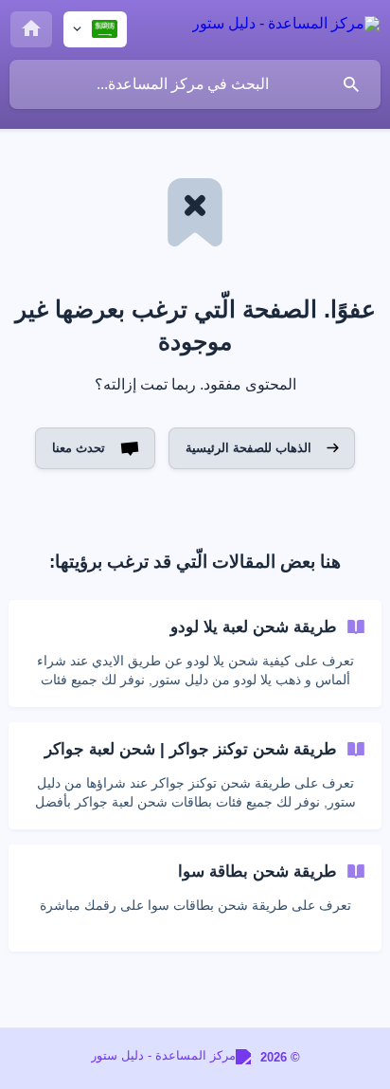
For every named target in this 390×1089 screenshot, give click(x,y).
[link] (195, 653)
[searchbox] (195, 84)
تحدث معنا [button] (78, 448)
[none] (286, 27)
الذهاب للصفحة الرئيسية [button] (248, 448)
